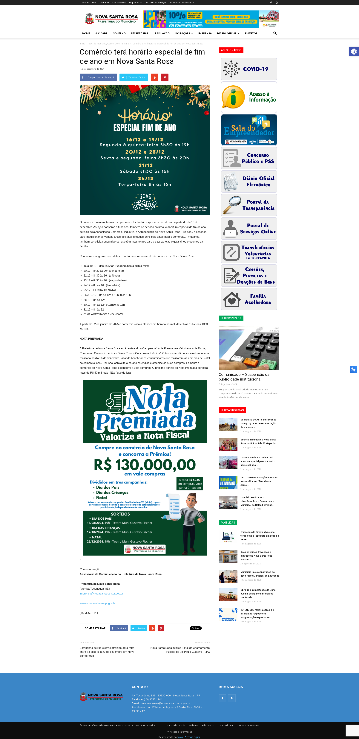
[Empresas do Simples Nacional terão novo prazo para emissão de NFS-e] (228, 536)
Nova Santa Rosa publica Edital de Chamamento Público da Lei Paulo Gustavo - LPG (180, 649)
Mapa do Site (135, 2)
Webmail (104, 2)
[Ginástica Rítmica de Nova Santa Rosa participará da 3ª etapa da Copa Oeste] (228, 444)
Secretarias (139, 33)
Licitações (182, 33)
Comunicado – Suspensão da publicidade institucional (244, 376)
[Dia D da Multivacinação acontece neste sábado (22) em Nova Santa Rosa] (228, 482)
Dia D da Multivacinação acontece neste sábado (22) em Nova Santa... (259, 481)
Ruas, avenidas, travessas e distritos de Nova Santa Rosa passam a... (256, 556)
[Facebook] (271, 2)
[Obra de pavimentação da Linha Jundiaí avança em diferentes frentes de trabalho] (228, 594)
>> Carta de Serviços (156, 2)
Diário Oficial (227, 33)
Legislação (162, 33)
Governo (119, 33)
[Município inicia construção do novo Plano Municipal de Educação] (228, 576)
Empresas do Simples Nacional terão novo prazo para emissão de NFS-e (259, 536)
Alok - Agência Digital (189, 737)
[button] (354, 51)
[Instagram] (276, 2)
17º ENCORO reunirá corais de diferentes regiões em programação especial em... (257, 613)
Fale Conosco (119, 2)
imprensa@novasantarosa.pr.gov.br (101, 593)
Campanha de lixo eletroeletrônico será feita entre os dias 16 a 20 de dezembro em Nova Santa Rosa (107, 651)
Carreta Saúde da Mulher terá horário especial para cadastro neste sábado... (257, 461)
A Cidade (101, 33)
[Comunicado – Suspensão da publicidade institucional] (249, 348)
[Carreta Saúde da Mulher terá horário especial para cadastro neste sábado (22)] (228, 462)
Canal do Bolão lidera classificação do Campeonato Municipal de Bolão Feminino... (257, 501)
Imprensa (205, 33)
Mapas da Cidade (88, 2)
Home (86, 33)
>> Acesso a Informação (182, 2)
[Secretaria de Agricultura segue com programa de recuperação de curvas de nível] (228, 424)
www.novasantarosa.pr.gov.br (98, 603)
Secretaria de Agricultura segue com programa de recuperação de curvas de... (258, 423)
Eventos (251, 33)
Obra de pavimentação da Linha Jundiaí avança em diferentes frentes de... (257, 594)
